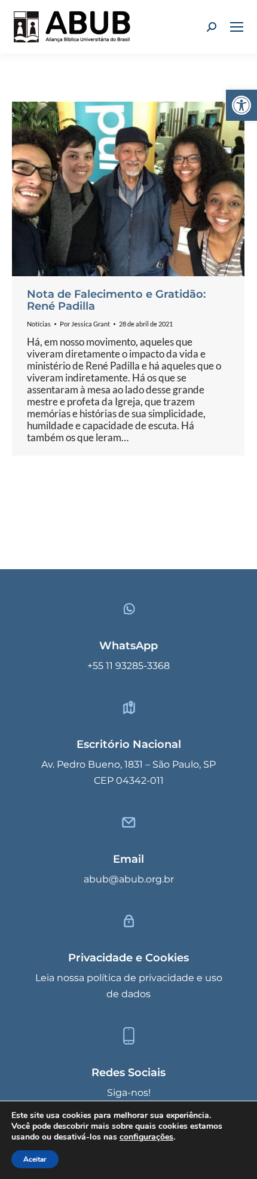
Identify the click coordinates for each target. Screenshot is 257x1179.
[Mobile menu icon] (236, 27)
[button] (241, 105)
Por (85, 324)
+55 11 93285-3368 (128, 665)
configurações (146, 1137)
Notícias (39, 324)
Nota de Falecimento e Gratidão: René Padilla (116, 300)
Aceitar (35, 1159)
